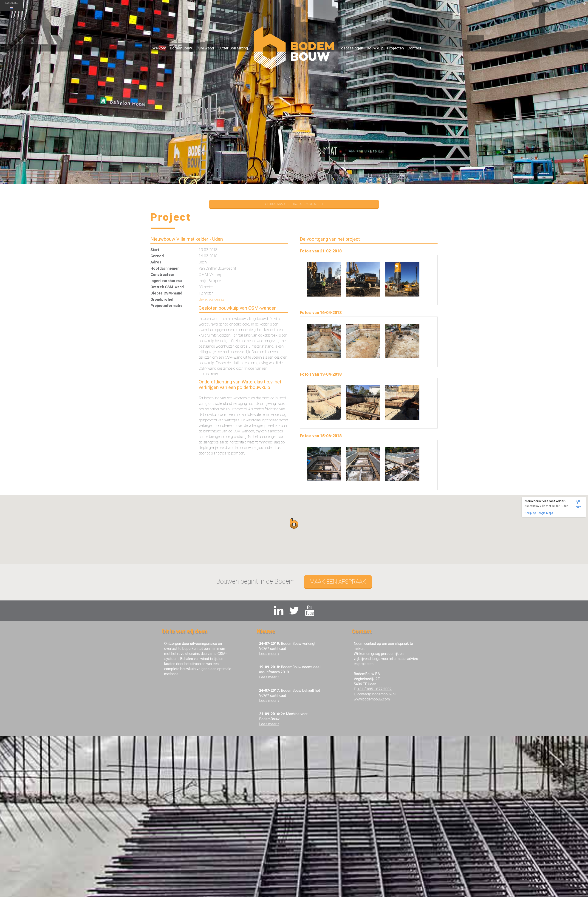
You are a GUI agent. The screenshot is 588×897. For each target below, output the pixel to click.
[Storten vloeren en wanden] (324, 480)
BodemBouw (181, 48)
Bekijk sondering (211, 299)
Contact (414, 48)
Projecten (395, 48)
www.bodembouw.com (372, 699)
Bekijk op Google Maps (539, 513)
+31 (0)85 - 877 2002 (374, 689)
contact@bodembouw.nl (376, 694)
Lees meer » (269, 653)
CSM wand (205, 48)
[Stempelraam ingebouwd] (324, 418)
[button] (294, 523)
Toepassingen (351, 48)
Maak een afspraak (338, 581)
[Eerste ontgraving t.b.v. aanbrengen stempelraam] (324, 357)
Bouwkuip (375, 48)
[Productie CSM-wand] (324, 295)
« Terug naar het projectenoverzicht (294, 204)
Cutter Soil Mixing (233, 48)
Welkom (159, 48)
